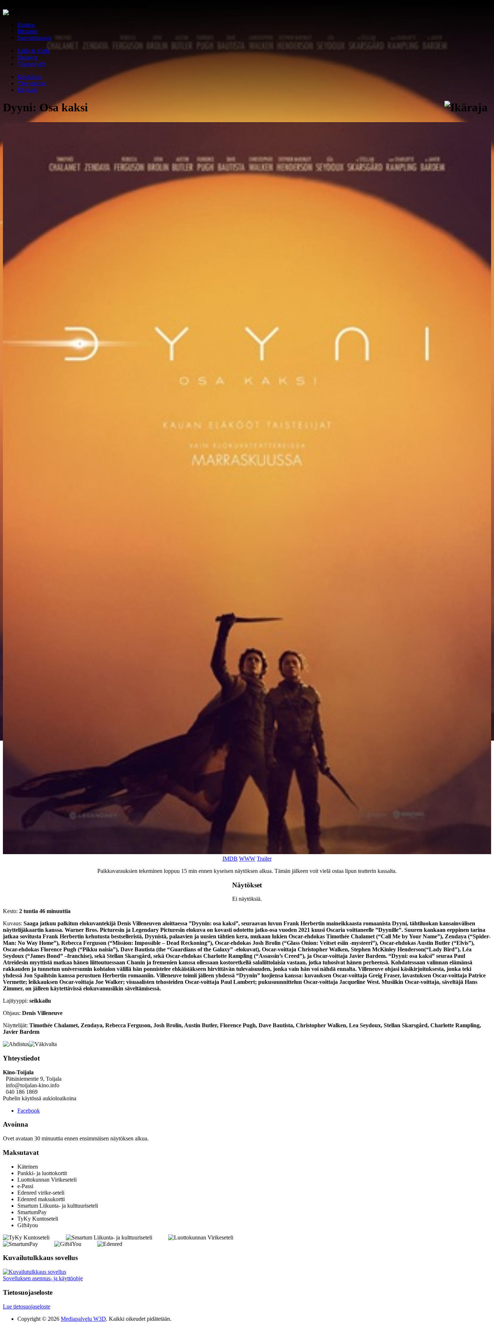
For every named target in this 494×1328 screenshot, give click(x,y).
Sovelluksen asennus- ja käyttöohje (43, 1278)
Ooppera (27, 57)
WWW (247, 859)
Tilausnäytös (31, 64)
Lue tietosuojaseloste (26, 1306)
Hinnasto (27, 31)
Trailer (264, 859)
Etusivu (26, 25)
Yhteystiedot (31, 83)
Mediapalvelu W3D (83, 1319)
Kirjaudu (27, 90)
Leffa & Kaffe (33, 51)
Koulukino (29, 77)
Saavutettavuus (34, 38)
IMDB (230, 859)
